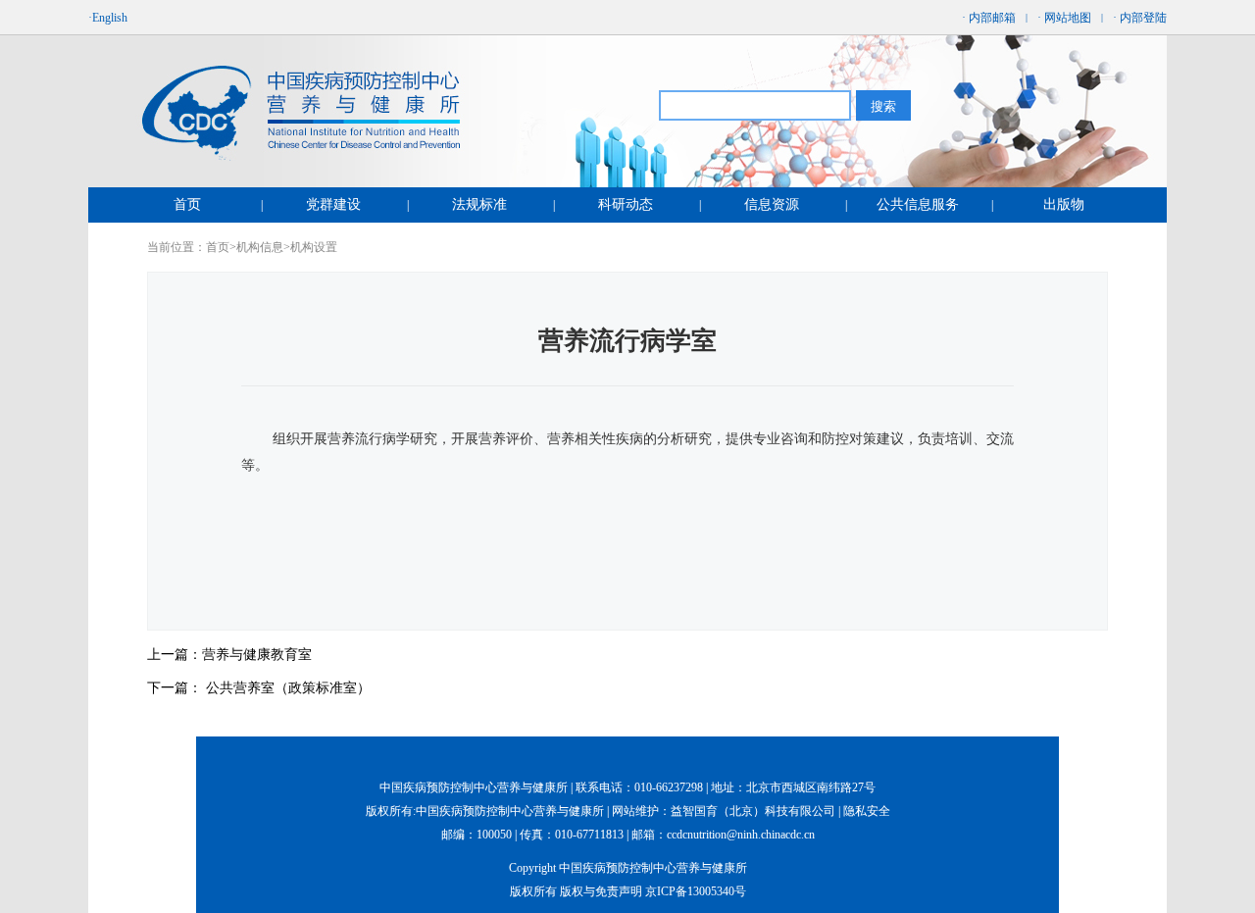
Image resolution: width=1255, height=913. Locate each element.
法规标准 (479, 204)
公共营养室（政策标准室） (288, 688)
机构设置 (313, 247)
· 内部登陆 (1140, 18)
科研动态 (625, 204)
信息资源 (771, 204)
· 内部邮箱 (989, 18)
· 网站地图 (1064, 18)
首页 (187, 204)
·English (107, 18)
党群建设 (333, 204)
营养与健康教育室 (257, 654)
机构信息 (259, 247)
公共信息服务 (918, 204)
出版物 (1063, 204)
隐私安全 (866, 811)
